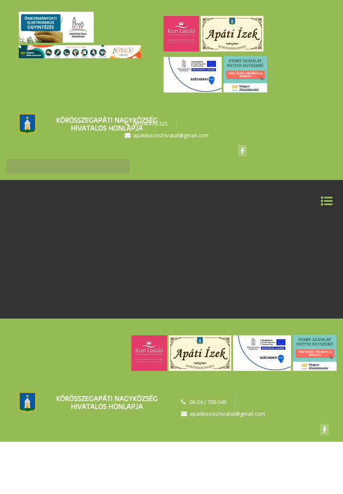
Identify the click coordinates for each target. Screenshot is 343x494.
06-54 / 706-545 (208, 402)
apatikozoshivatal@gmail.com (227, 413)
